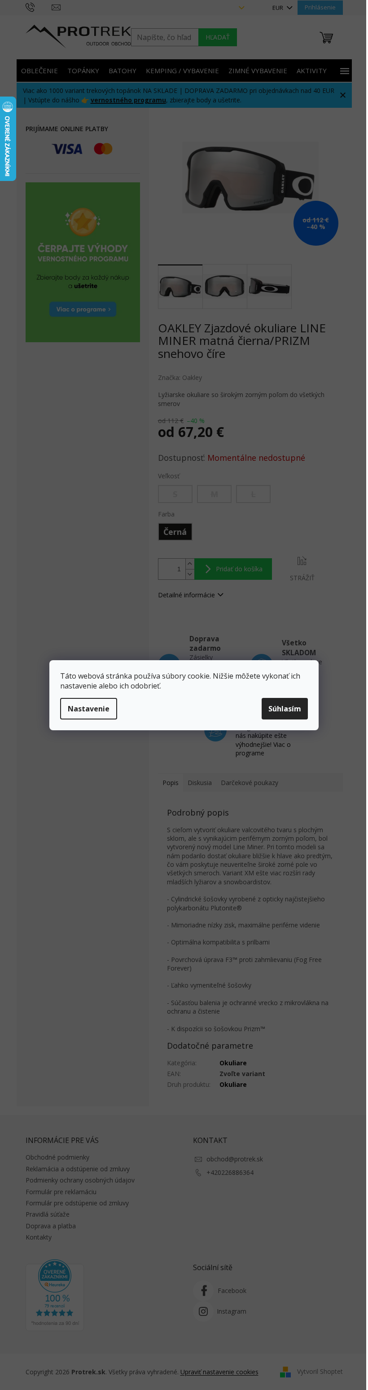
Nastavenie (89, 709)
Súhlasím (284, 709)
